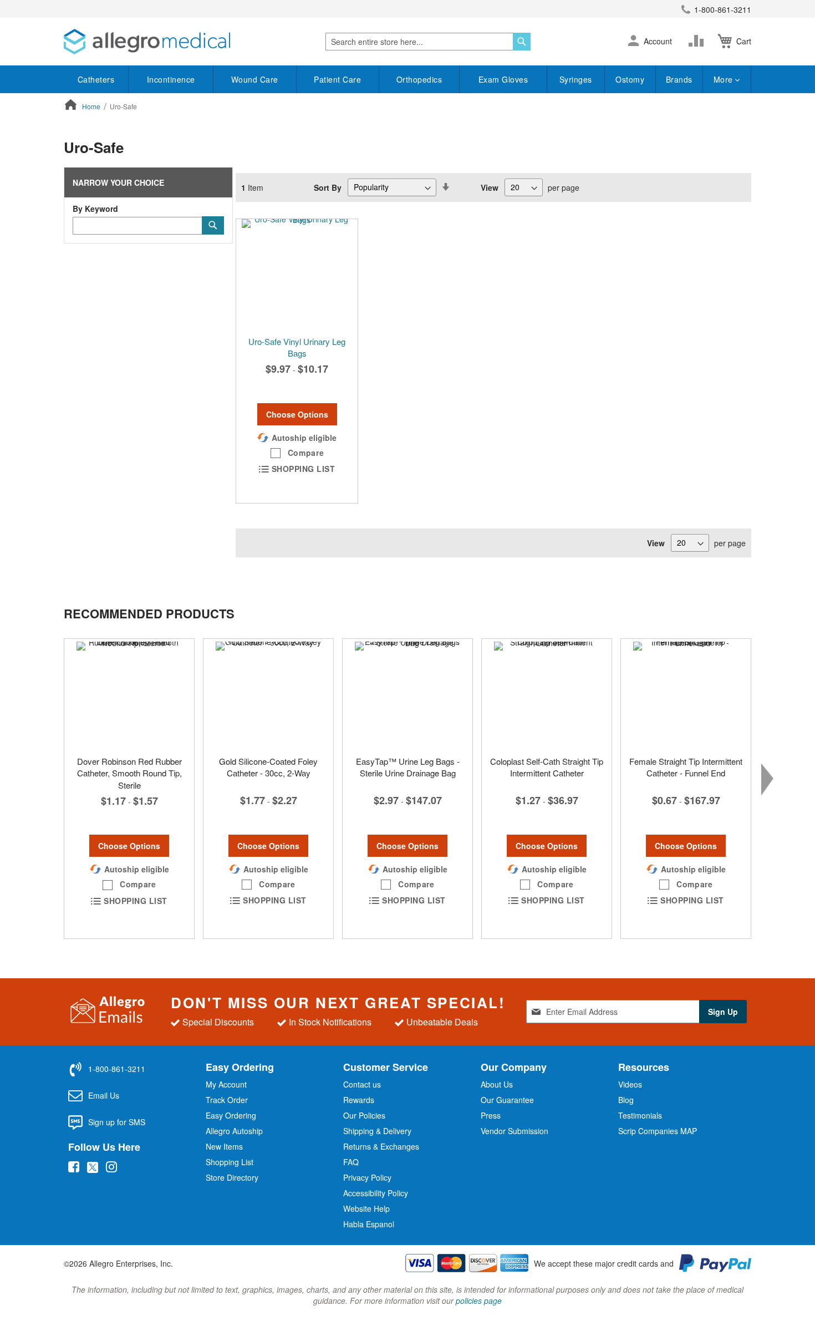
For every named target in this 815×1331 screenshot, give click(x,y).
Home (92, 106)
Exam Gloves (503, 79)
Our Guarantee (507, 1099)
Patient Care (337, 79)
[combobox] (428, 41)
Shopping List (229, 1161)
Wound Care (254, 79)
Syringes (575, 79)
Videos (630, 1084)
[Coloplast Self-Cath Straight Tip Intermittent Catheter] (547, 694)
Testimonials (640, 1115)
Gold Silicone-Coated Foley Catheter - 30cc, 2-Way (268, 767)
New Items (224, 1146)
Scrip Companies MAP (657, 1130)
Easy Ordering (231, 1115)
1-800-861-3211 (722, 9)
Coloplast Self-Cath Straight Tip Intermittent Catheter (546, 767)
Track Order (227, 1099)
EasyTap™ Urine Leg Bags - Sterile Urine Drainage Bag (408, 767)
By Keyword (95, 208)
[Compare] (699, 41)
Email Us (103, 1095)
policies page (479, 1300)
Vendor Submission (514, 1130)
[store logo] (147, 41)
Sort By (328, 186)
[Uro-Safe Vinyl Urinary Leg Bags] (297, 274)
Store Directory (232, 1177)
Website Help (366, 1208)
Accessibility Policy (375, 1192)
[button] (633, 41)
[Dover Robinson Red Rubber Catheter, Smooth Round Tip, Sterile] (129, 694)
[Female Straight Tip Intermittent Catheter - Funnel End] (686, 694)
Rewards (358, 1099)
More (725, 79)
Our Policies (364, 1115)
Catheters (96, 79)
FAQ (351, 1161)
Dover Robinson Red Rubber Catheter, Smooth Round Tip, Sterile (129, 773)
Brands (679, 79)
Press (491, 1115)
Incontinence (171, 79)
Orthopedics (419, 79)
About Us (497, 1084)
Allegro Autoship (234, 1130)
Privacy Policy (367, 1177)
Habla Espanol (368, 1224)
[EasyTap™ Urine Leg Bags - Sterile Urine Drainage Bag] (407, 694)
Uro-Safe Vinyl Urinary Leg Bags (296, 347)
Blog (626, 1099)
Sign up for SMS (116, 1121)
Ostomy (629, 79)
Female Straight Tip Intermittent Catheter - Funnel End (685, 767)
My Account (226, 1084)
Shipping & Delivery (377, 1130)
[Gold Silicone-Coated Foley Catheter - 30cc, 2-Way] (268, 694)
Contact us (362, 1084)
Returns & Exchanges (381, 1146)
